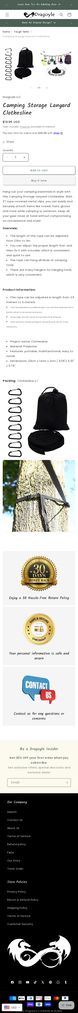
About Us (13, 828)
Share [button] (10, 142)
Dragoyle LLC (32, 1010)
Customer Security (20, 924)
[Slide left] (31, 88)
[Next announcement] (71, 5)
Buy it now (39, 180)
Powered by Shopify (51, 1010)
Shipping (25, 126)
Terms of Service (19, 836)
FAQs (10, 852)
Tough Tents (21, 31)
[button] (7, 15)
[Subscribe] (67, 782)
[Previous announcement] (7, 5)
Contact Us (15, 820)
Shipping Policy (17, 908)
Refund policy (16, 844)
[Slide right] (47, 88)
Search (12, 812)
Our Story (13, 860)
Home (6, 31)
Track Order (15, 869)
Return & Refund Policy (22, 900)
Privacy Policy (16, 892)
